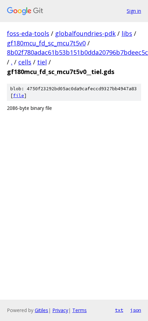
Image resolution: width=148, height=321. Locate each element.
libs (126, 33)
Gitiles (41, 310)
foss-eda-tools (28, 33)
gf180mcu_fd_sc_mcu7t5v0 (46, 43)
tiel (42, 62)
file (18, 96)
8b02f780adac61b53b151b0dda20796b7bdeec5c (77, 52)
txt (119, 310)
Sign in (134, 11)
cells (24, 62)
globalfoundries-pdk (85, 33)
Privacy (60, 310)
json (135, 310)
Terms (79, 310)
